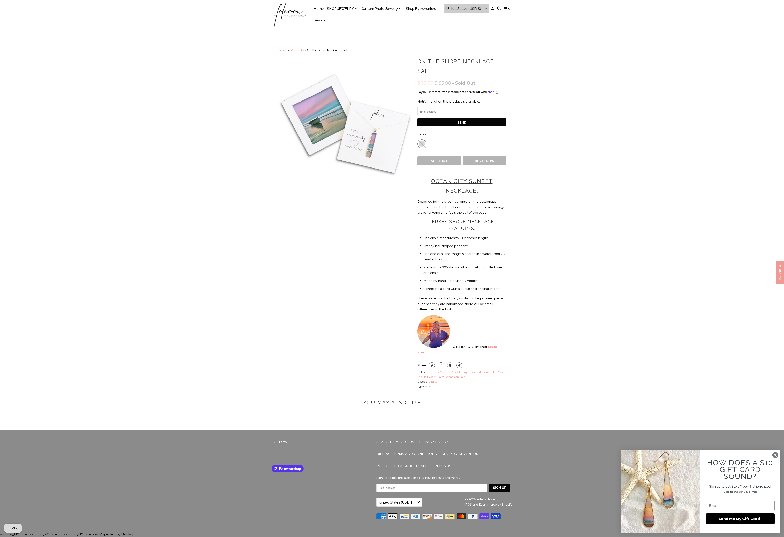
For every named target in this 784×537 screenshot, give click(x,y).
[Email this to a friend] (458, 365)
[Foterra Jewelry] (290, 14)
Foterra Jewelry (487, 499)
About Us (405, 442)
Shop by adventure (461, 454)
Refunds (442, 466)
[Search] (499, 8)
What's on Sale (455, 376)
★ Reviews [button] (780, 272)
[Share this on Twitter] (431, 365)
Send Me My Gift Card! (740, 518)
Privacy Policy (434, 442)
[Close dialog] (775, 455)
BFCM (435, 381)
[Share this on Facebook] (440, 365)
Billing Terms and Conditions (406, 454)
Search (319, 20)
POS (468, 504)
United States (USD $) (464, 9)
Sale (501, 372)
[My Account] (493, 8)
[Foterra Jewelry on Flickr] (273, 455)
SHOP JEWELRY (340, 9)
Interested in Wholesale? (403, 466)
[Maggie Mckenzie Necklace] (345, 124)
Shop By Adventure (421, 9)
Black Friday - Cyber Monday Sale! (474, 372)
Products (297, 50)
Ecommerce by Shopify (495, 504)
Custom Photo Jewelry (380, 9)
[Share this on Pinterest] (449, 365)
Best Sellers (441, 372)
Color (421, 135)
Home (319, 9)
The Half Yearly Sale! (430, 376)
